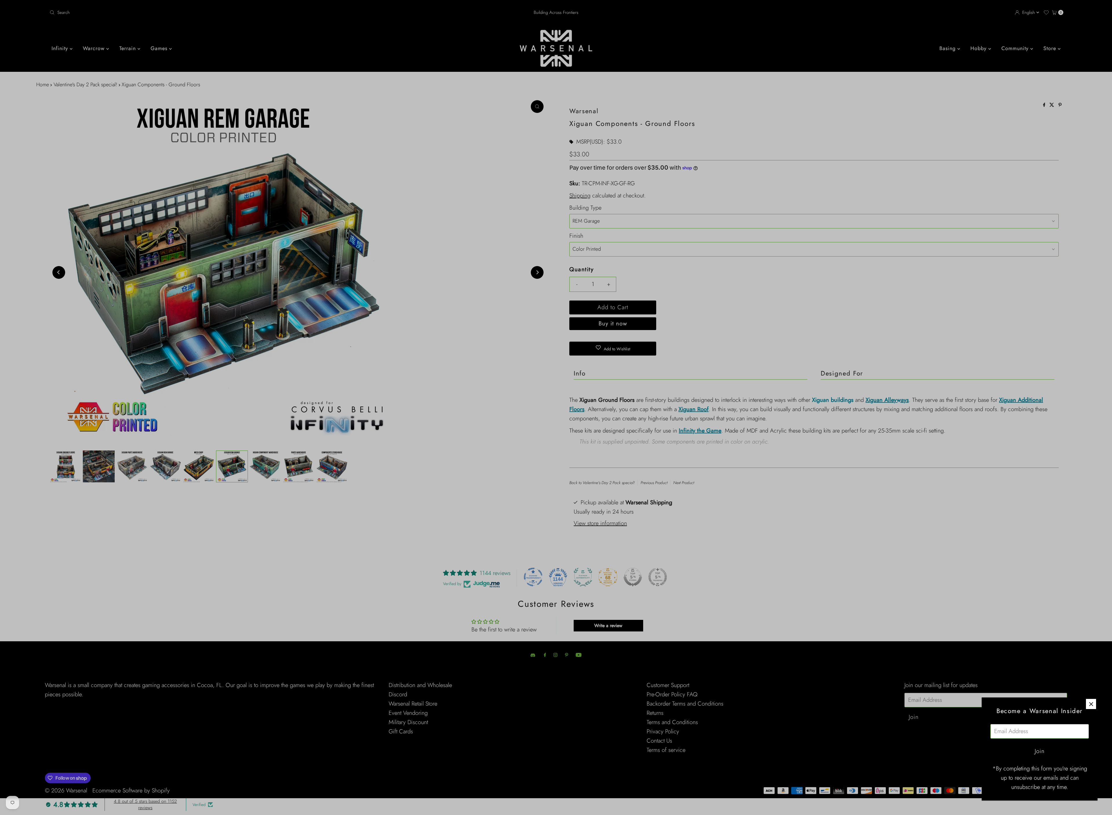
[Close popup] (1091, 704)
